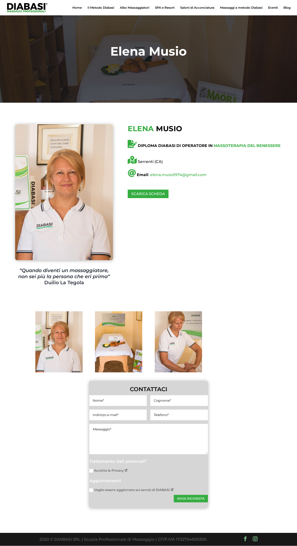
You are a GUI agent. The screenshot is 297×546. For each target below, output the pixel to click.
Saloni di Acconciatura (197, 8)
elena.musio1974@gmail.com (178, 174)
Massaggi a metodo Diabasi (241, 8)
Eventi (273, 8)
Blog (287, 8)
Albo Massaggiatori (134, 8)
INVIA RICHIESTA (191, 499)
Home (77, 8)
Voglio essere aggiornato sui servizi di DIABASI (132, 490)
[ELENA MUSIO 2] (178, 371)
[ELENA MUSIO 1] (59, 371)
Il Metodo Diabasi (100, 8)
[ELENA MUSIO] (118, 371)
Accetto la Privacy (109, 470)
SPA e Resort (165, 8)
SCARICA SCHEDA (148, 194)
